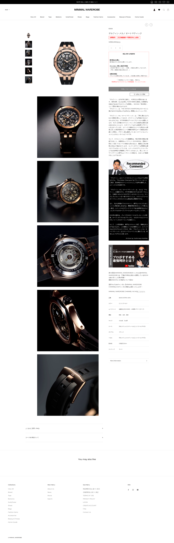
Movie (50, 495)
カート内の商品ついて (32, 437)
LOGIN (85, 502)
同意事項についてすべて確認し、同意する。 (129, 80)
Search (50, 499)
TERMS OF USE (88, 495)
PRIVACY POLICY (89, 499)
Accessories (111, 17)
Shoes (80, 17)
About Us (51, 489)
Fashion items (98, 17)
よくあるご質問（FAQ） (33, 428)
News (49, 492)
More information (115, 360)
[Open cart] (168, 10)
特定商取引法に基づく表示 (91, 489)
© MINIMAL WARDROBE (15, 537)
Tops (50, 17)
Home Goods (139, 17)
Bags (87, 17)
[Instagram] (133, 489)
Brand (42, 17)
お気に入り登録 (140, 94)
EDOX (111, 28)
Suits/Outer (69, 17)
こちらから (141, 291)
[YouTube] (137, 489)
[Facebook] (128, 489)
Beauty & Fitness (125, 17)
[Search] (164, 10)
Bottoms (59, 17)
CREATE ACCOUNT (89, 505)
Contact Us (87, 512)
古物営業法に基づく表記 (90, 492)
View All (33, 17)
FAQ (84, 509)
